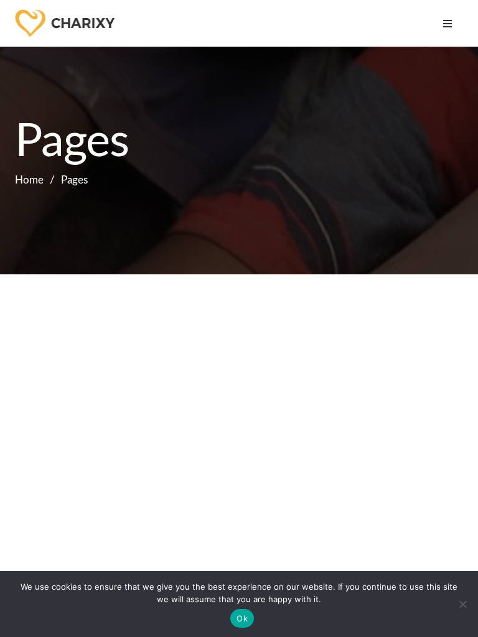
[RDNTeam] (71, 23)
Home (29, 180)
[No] (462, 604)
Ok (242, 618)
